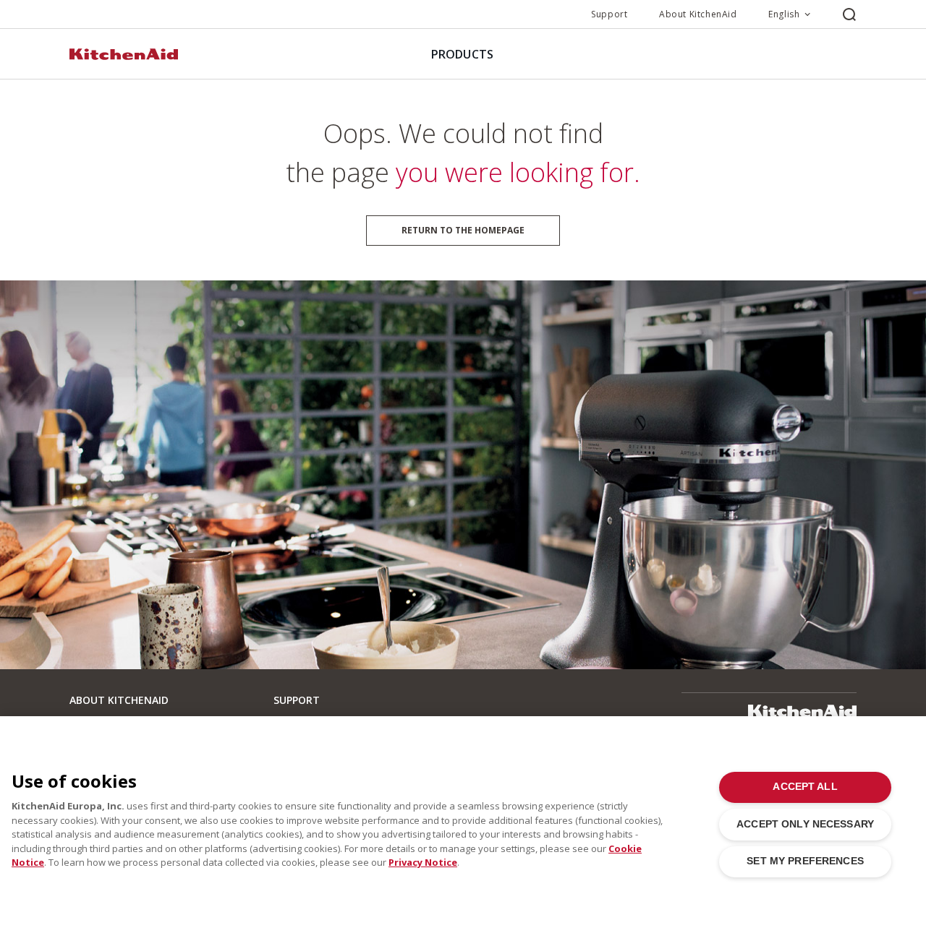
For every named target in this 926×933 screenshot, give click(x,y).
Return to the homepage (463, 230)
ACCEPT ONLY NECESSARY (805, 824)
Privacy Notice (422, 862)
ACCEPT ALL (805, 786)
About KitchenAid (698, 14)
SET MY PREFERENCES (805, 861)
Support (609, 14)
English (783, 14)
